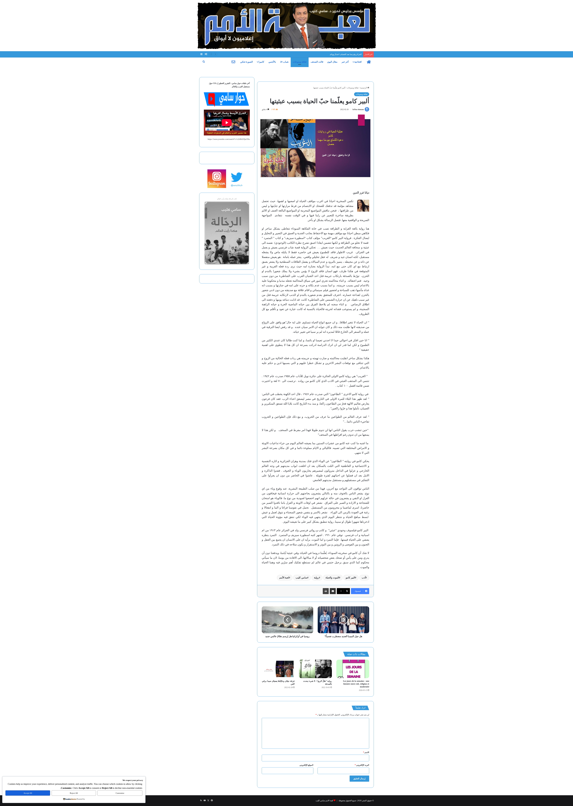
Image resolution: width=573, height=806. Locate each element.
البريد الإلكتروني (362, 765)
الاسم (366, 752)
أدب (364, 577)
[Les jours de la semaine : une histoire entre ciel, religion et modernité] (352, 669)
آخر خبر (345, 62)
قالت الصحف (317, 62)
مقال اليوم (332, 62)
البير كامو (350, 577)
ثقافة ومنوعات (299, 62)
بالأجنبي (272, 62)
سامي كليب (301, 577)
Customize (120, 793)
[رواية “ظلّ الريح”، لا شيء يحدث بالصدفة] (315, 669)
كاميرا (261, 62)
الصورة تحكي (246, 62)
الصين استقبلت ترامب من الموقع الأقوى (345, 54)
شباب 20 (284, 62)
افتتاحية (358, 62)
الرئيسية (363, 88)
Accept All (28, 793)
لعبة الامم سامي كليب (324, 800)
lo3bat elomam (358, 109)
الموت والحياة (332, 577)
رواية (316, 577)
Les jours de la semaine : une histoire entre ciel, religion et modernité (356, 684)
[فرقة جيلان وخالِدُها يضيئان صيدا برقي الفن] (278, 669)
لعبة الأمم (284, 577)
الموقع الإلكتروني (306, 765)
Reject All (74, 793)
